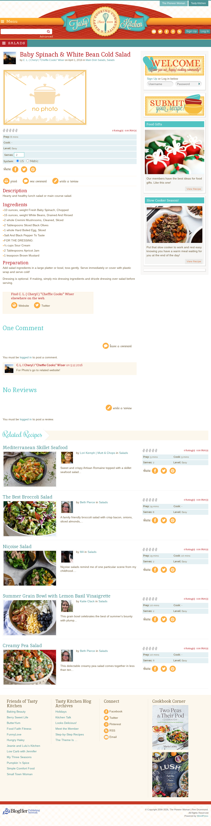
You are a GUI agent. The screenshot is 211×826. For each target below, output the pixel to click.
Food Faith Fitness (19, 728)
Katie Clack (87, 601)
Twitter (45, 305)
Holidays (61, 711)
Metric (34, 161)
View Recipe (194, 189)
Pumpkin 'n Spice (18, 762)
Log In (205, 31)
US (22, 161)
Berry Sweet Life (17, 717)
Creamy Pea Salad (22, 645)
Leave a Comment (121, 345)
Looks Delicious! (66, 723)
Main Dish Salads (96, 60)
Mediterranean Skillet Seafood (35, 447)
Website (24, 305)
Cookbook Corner (168, 701)
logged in (26, 357)
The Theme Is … (66, 740)
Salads (16, 43)
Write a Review (122, 407)
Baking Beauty (16, 711)
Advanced (46, 36)
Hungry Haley (16, 740)
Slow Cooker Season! (163, 200)
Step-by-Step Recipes (69, 734)
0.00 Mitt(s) (131, 130)
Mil (82, 551)
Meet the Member (67, 728)
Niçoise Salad (17, 546)
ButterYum (13, 723)
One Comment (38, 181)
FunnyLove (14, 734)
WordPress (202, 816)
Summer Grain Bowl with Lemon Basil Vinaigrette (56, 596)
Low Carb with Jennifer (22, 751)
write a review (69, 181)
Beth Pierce (87, 502)
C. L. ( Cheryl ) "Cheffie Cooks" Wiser (40, 365)
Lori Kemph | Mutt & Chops (97, 452)
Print (14, 181)
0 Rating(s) (117, 130)
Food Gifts (154, 124)
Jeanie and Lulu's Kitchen (23, 745)
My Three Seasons (19, 757)
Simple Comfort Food (21, 768)
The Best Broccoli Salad (27, 497)
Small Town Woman (20, 774)
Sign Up (191, 31)
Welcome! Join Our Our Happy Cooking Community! (173, 66)
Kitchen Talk (63, 717)
